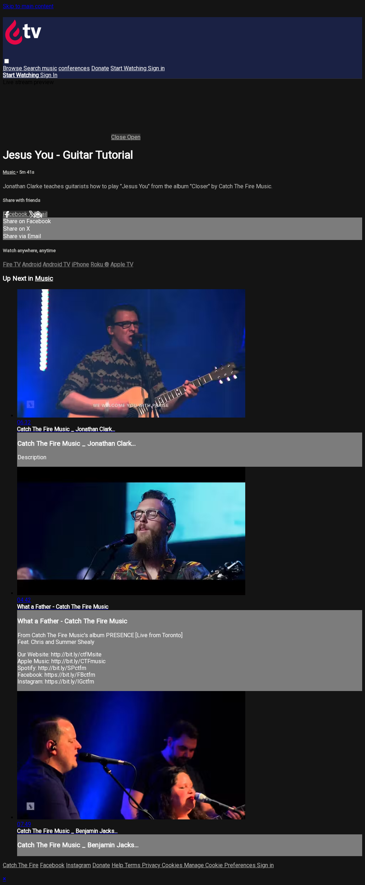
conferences (74, 68)
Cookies (173, 865)
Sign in (156, 68)
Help (118, 865)
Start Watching (129, 68)
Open (133, 137)
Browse (13, 68)
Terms (133, 865)
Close (119, 137)
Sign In (48, 75)
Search (33, 68)
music (49, 68)
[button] (6, 61)
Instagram (78, 865)
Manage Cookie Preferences (220, 865)
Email (40, 214)
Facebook (16, 214)
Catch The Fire (20, 865)
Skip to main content (28, 6)
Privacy (152, 865)
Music (9, 172)
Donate (100, 68)
